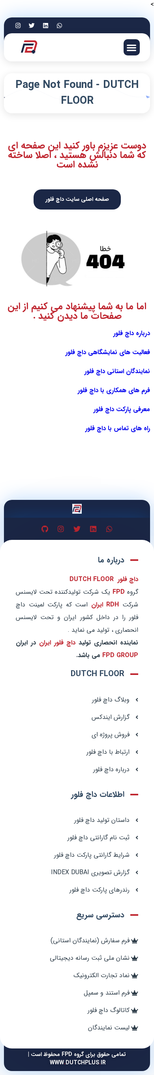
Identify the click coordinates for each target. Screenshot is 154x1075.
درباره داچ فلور (131, 333)
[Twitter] (32, 25)
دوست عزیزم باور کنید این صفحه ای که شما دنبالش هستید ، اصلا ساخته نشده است (77, 155)
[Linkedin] (45, 25)
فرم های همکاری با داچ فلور (114, 390)
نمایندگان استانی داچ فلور (117, 371)
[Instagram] (18, 25)
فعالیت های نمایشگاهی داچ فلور (108, 352)
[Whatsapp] (59, 25)
